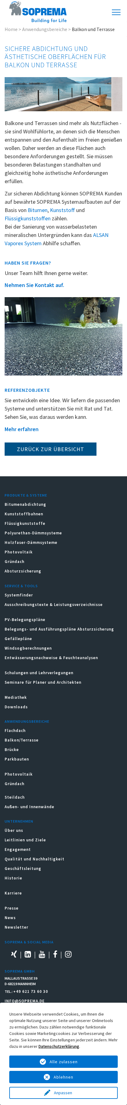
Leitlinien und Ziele (25, 840)
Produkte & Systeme (26, 495)
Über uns (14, 830)
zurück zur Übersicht (50, 449)
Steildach (15, 797)
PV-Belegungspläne (25, 619)
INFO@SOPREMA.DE (25, 1001)
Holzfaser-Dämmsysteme (31, 542)
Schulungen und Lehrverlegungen (39, 672)
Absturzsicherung (23, 571)
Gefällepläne (18, 638)
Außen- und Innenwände (29, 806)
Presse (11, 908)
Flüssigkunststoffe (25, 523)
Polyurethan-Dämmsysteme (33, 533)
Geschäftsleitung (23, 868)
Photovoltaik (19, 552)
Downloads (16, 707)
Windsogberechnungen (28, 648)
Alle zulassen (64, 1061)
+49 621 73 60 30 (30, 991)
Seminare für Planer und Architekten (43, 682)
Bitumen (37, 210)
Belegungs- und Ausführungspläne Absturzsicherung (59, 629)
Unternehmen (19, 821)
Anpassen (63, 1092)
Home (11, 29)
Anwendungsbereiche (44, 29)
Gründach (14, 561)
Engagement (18, 849)
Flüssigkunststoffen (28, 218)
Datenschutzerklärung (59, 1046)
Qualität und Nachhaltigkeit (34, 859)
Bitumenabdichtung (25, 504)
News (10, 917)
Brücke (12, 749)
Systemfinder (19, 595)
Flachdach (15, 730)
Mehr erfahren (22, 429)
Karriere (13, 893)
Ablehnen (63, 1077)
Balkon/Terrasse (22, 740)
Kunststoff (62, 210)
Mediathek (16, 697)
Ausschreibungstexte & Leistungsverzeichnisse (54, 604)
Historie (13, 878)
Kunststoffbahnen (24, 514)
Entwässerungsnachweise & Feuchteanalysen (51, 657)
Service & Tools (21, 586)
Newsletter (16, 927)
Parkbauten (17, 759)
